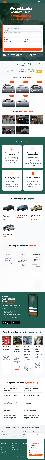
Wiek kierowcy (6, 43)
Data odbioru (6, 35)
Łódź (13, 434)
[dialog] (35, 446)
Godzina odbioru (26, 35)
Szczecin (24, 434)
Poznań (24, 431)
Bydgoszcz (4, 431)
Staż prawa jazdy (26, 43)
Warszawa (35, 429)
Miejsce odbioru (7, 26)
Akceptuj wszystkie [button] (35, 454)
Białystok (4, 429)
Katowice (4, 436)
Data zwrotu (6, 39)
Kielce (14, 429)
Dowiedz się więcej (36, 443)
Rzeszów (24, 433)
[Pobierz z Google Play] (6, 322)
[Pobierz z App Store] (16, 322)
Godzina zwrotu (26, 39)
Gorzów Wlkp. (4, 434)
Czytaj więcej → (6, 364)
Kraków (14, 431)
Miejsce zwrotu (6, 30)
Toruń (24, 436)
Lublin (14, 433)
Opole (14, 436)
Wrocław (34, 431)
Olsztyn (24, 429)
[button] (36, 457)
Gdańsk (3, 433)
